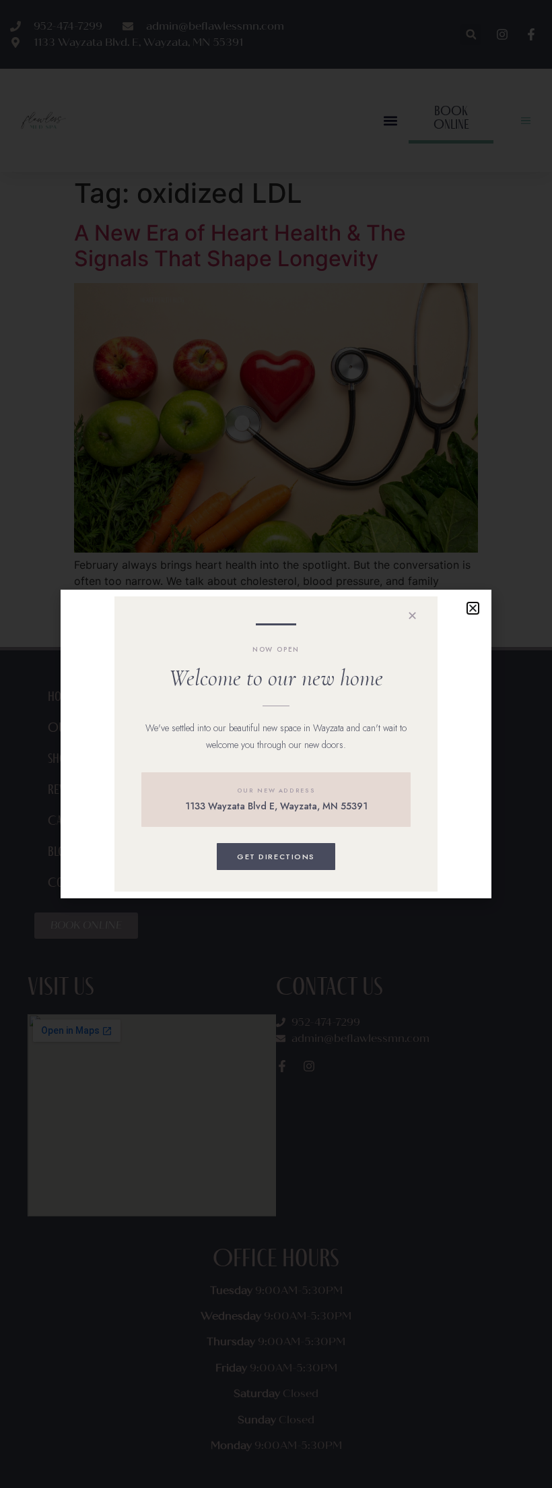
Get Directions (276, 856)
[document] (276, 744)
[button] (473, 608)
